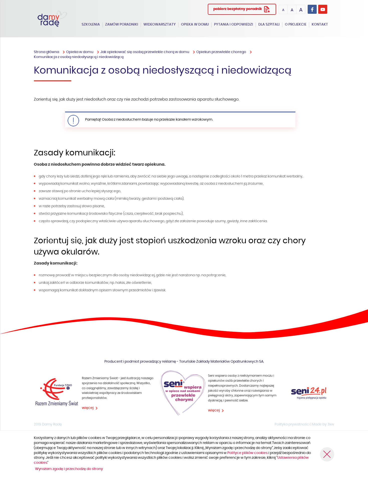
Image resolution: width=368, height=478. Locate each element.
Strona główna (46, 52)
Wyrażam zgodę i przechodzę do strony (69, 469)
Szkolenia (91, 24)
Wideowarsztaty (159, 24)
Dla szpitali (269, 24)
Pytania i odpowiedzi (233, 24)
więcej (88, 408)
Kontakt (320, 24)
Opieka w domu (195, 24)
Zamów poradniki (121, 24)
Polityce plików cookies (247, 453)
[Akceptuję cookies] (327, 454)
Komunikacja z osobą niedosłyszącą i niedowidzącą (78, 57)
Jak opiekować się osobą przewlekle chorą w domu (144, 52)
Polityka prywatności (292, 424)
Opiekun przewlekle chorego (221, 52)
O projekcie (295, 24)
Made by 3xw (323, 424)
